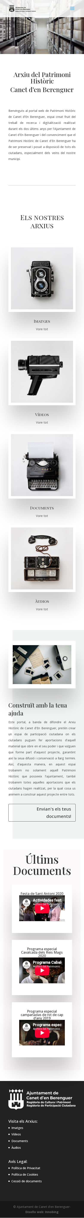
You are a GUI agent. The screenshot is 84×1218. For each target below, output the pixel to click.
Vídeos (16, 1134)
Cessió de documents (26, 1181)
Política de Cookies (24, 1174)
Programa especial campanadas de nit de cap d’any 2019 (42, 1015)
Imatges (17, 1128)
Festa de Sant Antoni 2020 (41, 893)
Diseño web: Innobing (42, 1212)
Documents (19, 1141)
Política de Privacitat (25, 1168)
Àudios (16, 1148)
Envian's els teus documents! (54, 812)
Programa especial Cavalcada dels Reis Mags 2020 (42, 952)
